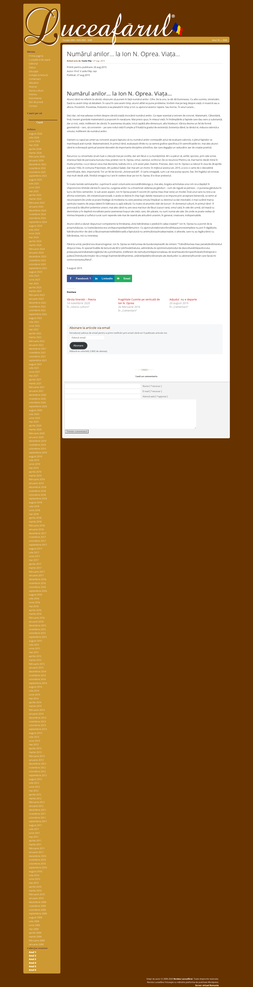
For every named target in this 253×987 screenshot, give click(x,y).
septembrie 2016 (38, 591)
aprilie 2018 (35, 517)
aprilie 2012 (35, 794)
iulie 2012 (34, 783)
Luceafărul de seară (39, 59)
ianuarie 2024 (36, 252)
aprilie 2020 (35, 425)
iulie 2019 (34, 460)
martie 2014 (35, 706)
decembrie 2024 (37, 210)
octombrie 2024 (37, 218)
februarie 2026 (37, 156)
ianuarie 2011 (36, 852)
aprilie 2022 (35, 333)
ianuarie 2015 (36, 667)
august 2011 (35, 825)
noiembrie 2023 (37, 260)
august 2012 (35, 779)
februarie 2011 (37, 848)
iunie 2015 (34, 648)
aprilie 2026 (35, 149)
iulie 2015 (34, 644)
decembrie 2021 (37, 348)
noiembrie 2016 (37, 583)
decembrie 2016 (37, 579)
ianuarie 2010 (36, 898)
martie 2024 (35, 245)
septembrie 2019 (38, 452)
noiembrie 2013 (37, 721)
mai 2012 (34, 790)
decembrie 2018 (37, 487)
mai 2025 (34, 191)
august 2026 (35, 133)
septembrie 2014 (38, 683)
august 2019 (35, 456)
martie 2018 (35, 521)
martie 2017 (35, 567)
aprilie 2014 (35, 702)
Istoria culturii (36, 90)
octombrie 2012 (37, 771)
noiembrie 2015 (37, 629)
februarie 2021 (37, 387)
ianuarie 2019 (36, 483)
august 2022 (35, 318)
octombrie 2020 (37, 402)
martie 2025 (35, 198)
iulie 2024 (34, 229)
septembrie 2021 (38, 360)
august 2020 (35, 410)
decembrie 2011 (37, 809)
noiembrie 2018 (37, 491)
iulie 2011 (34, 829)
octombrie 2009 (37, 909)
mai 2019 (34, 467)
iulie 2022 (34, 322)
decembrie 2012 (37, 763)
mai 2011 (34, 836)
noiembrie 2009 (37, 906)
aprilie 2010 (35, 886)
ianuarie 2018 (36, 529)
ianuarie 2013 (36, 760)
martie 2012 (35, 798)
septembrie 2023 (38, 268)
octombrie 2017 (37, 540)
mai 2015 (34, 652)
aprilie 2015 (35, 656)
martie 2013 (35, 752)
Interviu (33, 94)
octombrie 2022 (37, 310)
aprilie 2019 (35, 471)
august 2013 (35, 733)
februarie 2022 (37, 341)
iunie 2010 (34, 879)
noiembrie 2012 (37, 767)
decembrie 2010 (37, 856)
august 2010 (35, 871)
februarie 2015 (37, 664)
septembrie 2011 (38, 821)
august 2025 (35, 179)
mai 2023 (34, 283)
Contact (33, 106)
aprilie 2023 (35, 287)
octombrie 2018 (37, 494)
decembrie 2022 (37, 302)
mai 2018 (34, 514)
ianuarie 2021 (36, 391)
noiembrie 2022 (37, 306)
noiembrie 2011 (37, 813)
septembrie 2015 (38, 637)
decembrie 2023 (37, 256)
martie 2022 (35, 337)
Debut (32, 67)
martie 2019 (35, 475)
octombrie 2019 (37, 448)
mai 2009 (34, 929)
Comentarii (35, 79)
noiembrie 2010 (37, 859)
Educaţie (33, 71)
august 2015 (35, 640)
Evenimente (35, 98)
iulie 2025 (34, 183)
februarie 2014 (37, 710)
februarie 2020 (37, 433)
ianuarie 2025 (36, 206)
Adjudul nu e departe (183, 299)
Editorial (33, 63)
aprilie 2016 (35, 610)
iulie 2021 (34, 368)
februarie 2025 (37, 202)
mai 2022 (34, 329)
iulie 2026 (34, 137)
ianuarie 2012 (36, 806)
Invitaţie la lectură (38, 75)
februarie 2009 (37, 940)
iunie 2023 (34, 279)
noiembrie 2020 (37, 398)
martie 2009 (35, 936)
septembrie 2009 (38, 913)
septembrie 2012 (38, 775)
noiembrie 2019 (37, 444)
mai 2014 (34, 698)
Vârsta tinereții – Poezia (81, 299)
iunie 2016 (34, 602)
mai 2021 (34, 375)
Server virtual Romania (207, 985)
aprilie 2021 (35, 379)
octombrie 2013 (37, 725)
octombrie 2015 (37, 633)
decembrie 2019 (37, 441)
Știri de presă (36, 102)
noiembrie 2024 (37, 214)
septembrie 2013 (38, 729)
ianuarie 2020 (36, 437)
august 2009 (35, 917)
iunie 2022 (34, 325)
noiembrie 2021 (37, 352)
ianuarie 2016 (36, 621)
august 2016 (35, 594)
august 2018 (35, 502)
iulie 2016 (34, 598)
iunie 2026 (34, 141)
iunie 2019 (34, 464)
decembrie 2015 (37, 625)
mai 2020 (34, 421)
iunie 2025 (34, 187)
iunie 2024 (34, 233)
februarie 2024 (37, 249)
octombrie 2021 (37, 356)
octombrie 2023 (37, 264)
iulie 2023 (34, 275)
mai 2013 (34, 744)
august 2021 (35, 364)
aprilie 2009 (35, 932)
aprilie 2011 (35, 840)
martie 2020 (35, 429)
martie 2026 (35, 152)
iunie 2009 (34, 925)
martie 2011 (35, 844)
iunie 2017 (34, 556)
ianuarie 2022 (36, 345)
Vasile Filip (86, 60)
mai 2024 (34, 237)
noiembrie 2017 (37, 537)
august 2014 (35, 686)
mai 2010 (34, 882)
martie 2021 (35, 383)
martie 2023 (35, 291)
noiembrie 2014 (37, 675)
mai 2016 (34, 606)
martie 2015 (35, 660)
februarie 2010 (37, 894)
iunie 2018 (34, 510)
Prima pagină (36, 55)
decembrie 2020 (37, 394)
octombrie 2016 (37, 587)
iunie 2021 (34, 371)
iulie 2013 (34, 736)
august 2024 (35, 225)
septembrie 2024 (38, 222)
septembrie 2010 (38, 867)
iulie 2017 (34, 552)
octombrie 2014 (37, 679)
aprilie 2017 (35, 564)
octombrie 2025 (37, 172)
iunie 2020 (34, 418)
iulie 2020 (34, 414)
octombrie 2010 (37, 863)
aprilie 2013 (35, 748)
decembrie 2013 (37, 717)
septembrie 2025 (38, 175)
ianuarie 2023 (36, 298)
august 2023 (35, 271)
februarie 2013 (37, 756)
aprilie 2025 (35, 195)
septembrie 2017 (38, 544)
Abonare (78, 345)
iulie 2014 (34, 690)
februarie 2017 (37, 571)
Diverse (33, 86)
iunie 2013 (34, 740)
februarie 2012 (37, 802)
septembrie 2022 (38, 314)
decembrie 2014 (37, 671)
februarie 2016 (37, 617)
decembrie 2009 (37, 902)
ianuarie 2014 (36, 713)
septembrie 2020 (38, 406)
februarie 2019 (37, 479)
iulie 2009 (34, 921)
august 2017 (35, 548)
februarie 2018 (37, 525)
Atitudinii (34, 82)
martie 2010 (35, 890)
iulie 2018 (34, 506)
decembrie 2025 (37, 164)
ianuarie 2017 (36, 575)
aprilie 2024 (35, 241)
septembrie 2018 (38, 498)
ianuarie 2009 (36, 944)
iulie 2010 (34, 875)
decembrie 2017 (37, 533)
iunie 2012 (34, 786)
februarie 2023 (37, 295)
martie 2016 (35, 613)
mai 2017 (34, 560)
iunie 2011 (34, 833)
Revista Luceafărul (182, 978)
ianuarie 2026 (36, 160)
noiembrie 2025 (37, 168)
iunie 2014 (34, 694)
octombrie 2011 (37, 817)
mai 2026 (34, 145)
